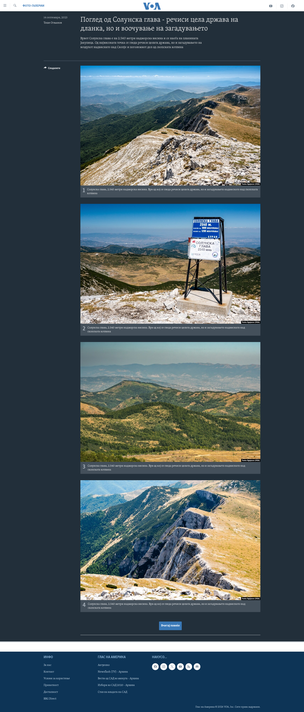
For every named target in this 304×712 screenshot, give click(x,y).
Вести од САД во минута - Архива (118, 678)
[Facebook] (292, 6)
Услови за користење (57, 678)
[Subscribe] (197, 666)
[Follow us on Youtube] (180, 666)
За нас (47, 665)
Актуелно (104, 665)
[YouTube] (270, 6)
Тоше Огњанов (53, 22)
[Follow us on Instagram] (163, 666)
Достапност (51, 692)
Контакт (49, 671)
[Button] (52, 69)
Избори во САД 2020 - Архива (116, 685)
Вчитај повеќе (170, 625)
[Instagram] (281, 6)
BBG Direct (50, 698)
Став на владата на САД (112, 692)
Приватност (51, 685)
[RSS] (188, 666)
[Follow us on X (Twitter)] (172, 666)
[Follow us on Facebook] (155, 666)
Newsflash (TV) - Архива (113, 671)
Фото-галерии (33, 6)
